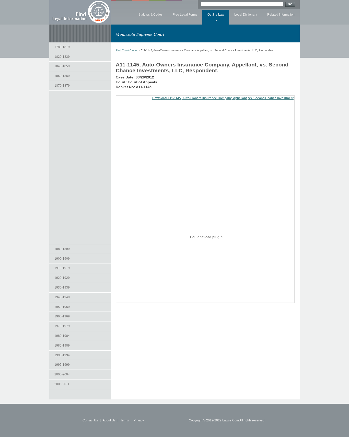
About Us (109, 420)
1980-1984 (62, 336)
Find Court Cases (127, 50)
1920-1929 (62, 278)
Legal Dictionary (245, 14)
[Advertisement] (80, 167)
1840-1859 (62, 66)
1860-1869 (62, 76)
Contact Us (90, 420)
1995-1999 (62, 364)
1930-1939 (62, 287)
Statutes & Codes (150, 14)
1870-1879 (62, 85)
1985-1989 (62, 345)
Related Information (281, 14)
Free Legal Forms (185, 14)
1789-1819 (62, 47)
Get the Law (215, 14)
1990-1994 (62, 355)
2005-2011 (61, 384)
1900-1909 (62, 258)
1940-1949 (62, 297)
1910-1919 (62, 268)
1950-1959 (62, 307)
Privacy (139, 420)
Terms (124, 420)
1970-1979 (62, 326)
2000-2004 (62, 374)
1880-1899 (62, 249)
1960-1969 (62, 316)
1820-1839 (62, 57)
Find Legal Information (80, 12)
